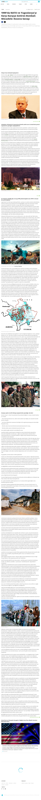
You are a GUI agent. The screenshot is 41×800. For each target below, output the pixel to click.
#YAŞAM (3, 784)
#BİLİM (14, 783)
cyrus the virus (35, 121)
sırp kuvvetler (29, 81)
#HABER (6, 784)
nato (27, 75)
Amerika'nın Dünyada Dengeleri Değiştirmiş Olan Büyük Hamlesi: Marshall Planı (20, 745)
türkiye (11, 75)
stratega (36, 409)
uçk (8, 75)
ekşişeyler (6, 1)
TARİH (2, 9)
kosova (33, 81)
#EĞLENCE (11, 783)
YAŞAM (20, 4)
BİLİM (8, 4)
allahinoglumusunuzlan (34, 717)
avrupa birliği (17, 79)
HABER (31, 4)
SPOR (26, 4)
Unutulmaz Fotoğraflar (18, 266)
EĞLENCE (14, 4)
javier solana (34, 86)
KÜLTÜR (2, 4)
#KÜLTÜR (3, 783)
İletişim (32, 783)
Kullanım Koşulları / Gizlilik (26, 783)
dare (37, 195)
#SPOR (7, 783)
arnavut (6, 134)
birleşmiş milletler (9, 79)
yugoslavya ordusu (27, 76)
